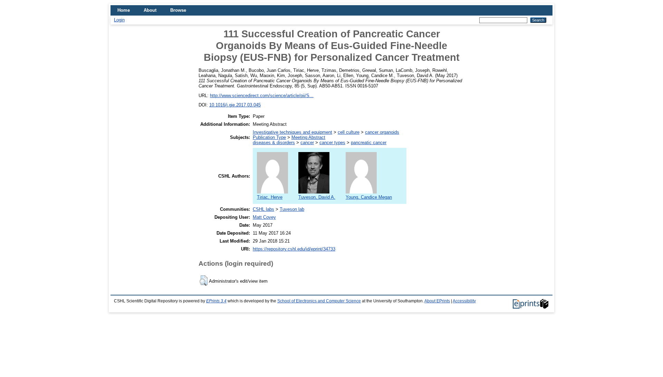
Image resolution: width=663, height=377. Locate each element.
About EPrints (437, 301)
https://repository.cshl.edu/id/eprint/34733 (294, 249)
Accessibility (464, 301)
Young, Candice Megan (369, 197)
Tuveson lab (292, 209)
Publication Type (269, 137)
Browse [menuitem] (178, 10)
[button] (204, 280)
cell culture (348, 132)
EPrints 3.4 (216, 301)
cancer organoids (382, 132)
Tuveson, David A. (316, 197)
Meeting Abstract (308, 137)
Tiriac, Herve (269, 197)
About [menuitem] (150, 10)
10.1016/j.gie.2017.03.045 (235, 104)
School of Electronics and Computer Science (319, 301)
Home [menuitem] (123, 10)
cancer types (332, 142)
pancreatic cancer (368, 142)
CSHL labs (263, 209)
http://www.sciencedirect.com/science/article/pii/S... (262, 95)
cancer (307, 142)
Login (119, 19)
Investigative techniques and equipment (292, 132)
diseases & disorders (274, 142)
